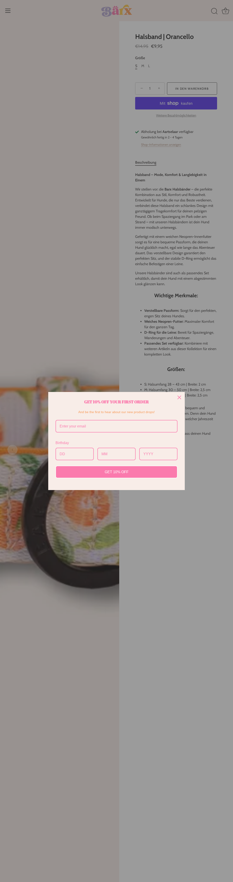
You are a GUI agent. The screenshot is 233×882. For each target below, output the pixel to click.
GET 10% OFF (117, 472)
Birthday (62, 443)
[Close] (179, 397)
